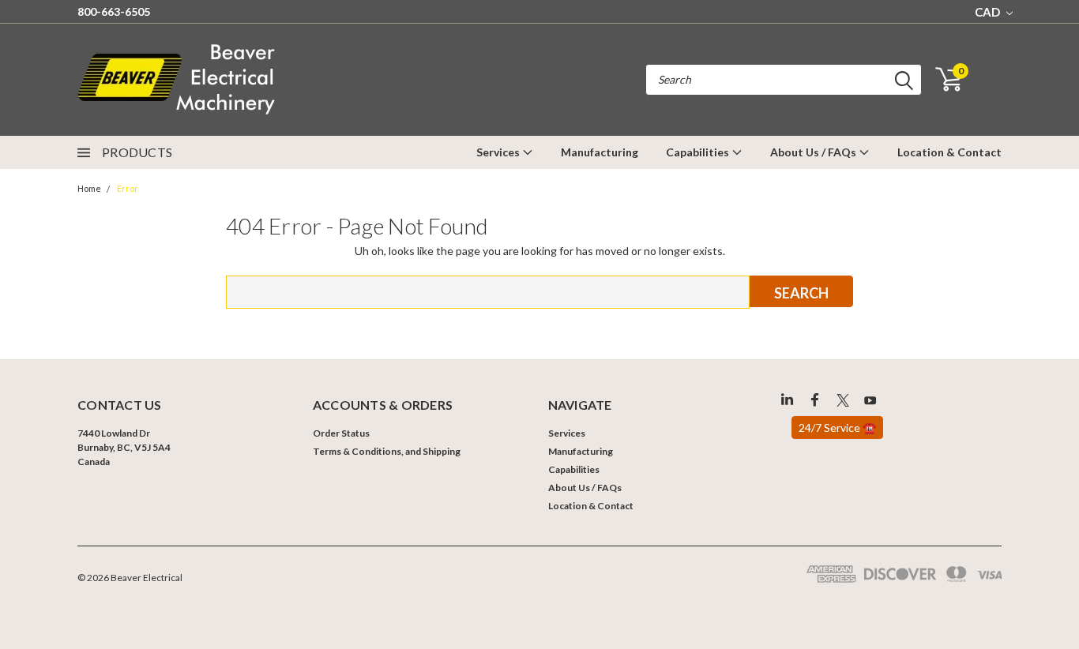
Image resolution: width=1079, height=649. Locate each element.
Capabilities (698, 152)
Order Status (341, 433)
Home (89, 188)
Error (127, 188)
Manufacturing (599, 152)
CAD (988, 12)
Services (499, 152)
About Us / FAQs (814, 152)
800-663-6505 (113, 11)
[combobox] (783, 80)
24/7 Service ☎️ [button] (837, 427)
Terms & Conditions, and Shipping (387, 451)
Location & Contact (949, 152)
